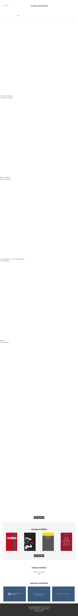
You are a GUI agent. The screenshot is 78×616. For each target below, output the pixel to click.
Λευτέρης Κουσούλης (33, 607)
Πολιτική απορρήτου (39, 610)
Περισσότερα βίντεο (39, 517)
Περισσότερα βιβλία (39, 555)
